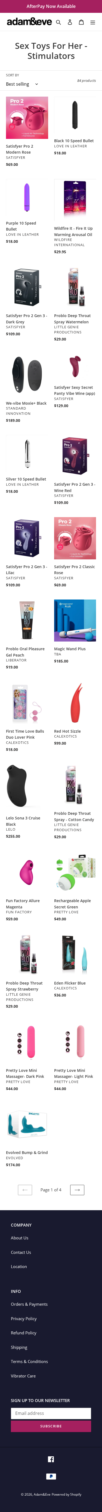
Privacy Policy (24, 1318)
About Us (19, 1237)
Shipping (19, 1347)
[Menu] (92, 22)
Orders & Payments (29, 1304)
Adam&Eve (42, 1494)
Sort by (12, 75)
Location (19, 1266)
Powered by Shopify (66, 1494)
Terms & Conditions (29, 1361)
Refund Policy (23, 1332)
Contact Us (21, 1252)
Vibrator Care (23, 1376)
